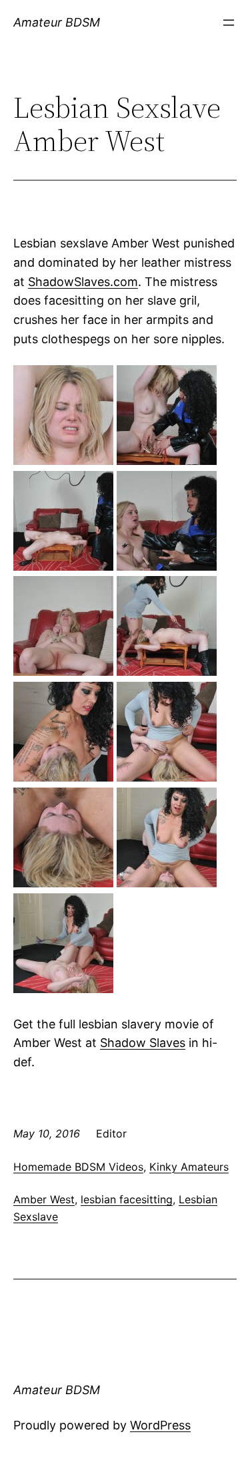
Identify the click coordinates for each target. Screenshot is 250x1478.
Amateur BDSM (56, 22)
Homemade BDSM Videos (78, 1166)
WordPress (160, 1425)
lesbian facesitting (127, 1199)
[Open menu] (229, 23)
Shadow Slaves (142, 1043)
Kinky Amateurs (189, 1166)
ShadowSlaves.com (83, 282)
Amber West (44, 1199)
